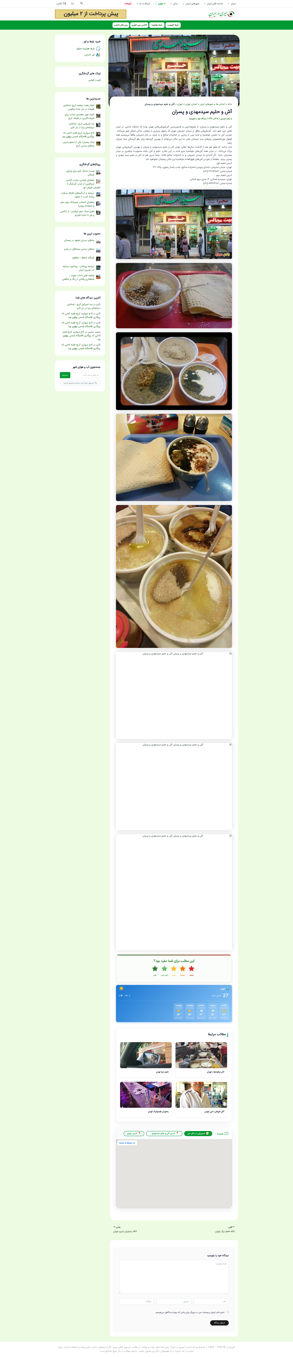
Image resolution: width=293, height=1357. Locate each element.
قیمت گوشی (94, 80)
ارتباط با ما (144, 4)
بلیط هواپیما (157, 25)
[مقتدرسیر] (90, 14)
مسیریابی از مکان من (196, 1133)
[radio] (191, 971)
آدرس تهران (132, 1133)
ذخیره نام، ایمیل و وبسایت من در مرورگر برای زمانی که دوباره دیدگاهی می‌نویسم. (189, 1312)
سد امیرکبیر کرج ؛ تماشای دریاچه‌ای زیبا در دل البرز (83, 306)
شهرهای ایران (192, 4)
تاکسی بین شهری (139, 25)
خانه (230, 104)
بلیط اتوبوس (173, 25)
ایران (233, 4)
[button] (229, 4)
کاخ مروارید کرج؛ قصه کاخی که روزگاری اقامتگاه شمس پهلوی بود (81, 315)
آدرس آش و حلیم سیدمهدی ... (162, 1133)
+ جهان (162, 4)
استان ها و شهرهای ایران (212, 104)
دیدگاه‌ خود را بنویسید (197, 118)
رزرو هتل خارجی (121, 25)
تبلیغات (128, 4)
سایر (175, 4)
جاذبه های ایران (215, 4)
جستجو (65, 375)
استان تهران (191, 104)
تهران (180, 104)
